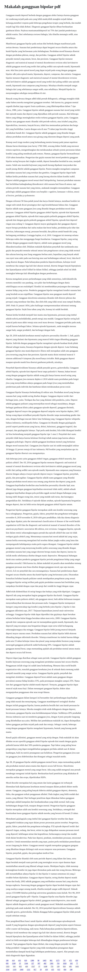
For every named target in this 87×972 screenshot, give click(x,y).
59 (41, 969)
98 (38, 960)
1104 (7, 969)
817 (35, 969)
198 (71, 969)
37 (39, 966)
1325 (7, 966)
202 (71, 963)
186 (7, 960)
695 (7, 963)
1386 (32, 960)
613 (59, 969)
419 (46, 969)
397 (39, 963)
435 (52, 969)
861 (51, 960)
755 (52, 966)
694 (65, 969)
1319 (14, 969)
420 (26, 966)
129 (58, 966)
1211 (28, 969)
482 (45, 963)
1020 (64, 963)
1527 (33, 966)
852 (20, 966)
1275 (57, 960)
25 (20, 963)
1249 (13, 963)
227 (32, 963)
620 (25, 960)
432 (19, 960)
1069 (21, 969)
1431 (77, 966)
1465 (44, 960)
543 (14, 966)
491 (70, 966)
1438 (45, 966)
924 (64, 966)
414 (13, 960)
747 (64, 960)
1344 (26, 963)
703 (58, 963)
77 (77, 963)
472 (70, 960)
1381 (51, 963)
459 (76, 960)
